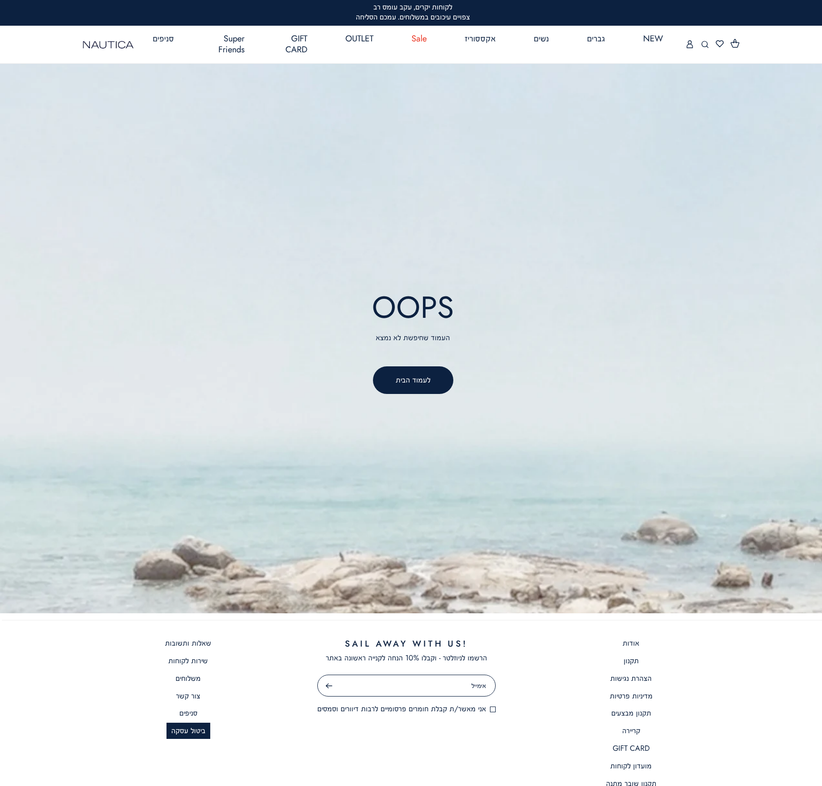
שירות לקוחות (188, 660)
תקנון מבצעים (631, 712)
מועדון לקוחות (631, 765)
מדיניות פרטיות (631, 695)
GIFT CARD (631, 748)
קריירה (631, 730)
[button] (735, 43)
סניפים (188, 712)
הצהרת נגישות (631, 678)
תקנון (631, 660)
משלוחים (188, 678)
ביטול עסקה (188, 730)
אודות (631, 643)
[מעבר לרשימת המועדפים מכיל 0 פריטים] (720, 44)
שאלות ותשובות (188, 643)
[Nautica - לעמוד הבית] (108, 45)
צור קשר (188, 695)
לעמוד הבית (413, 379)
